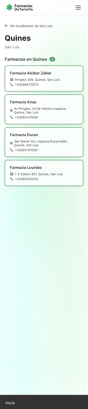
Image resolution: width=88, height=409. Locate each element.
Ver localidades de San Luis (31, 26)
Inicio (10, 403)
